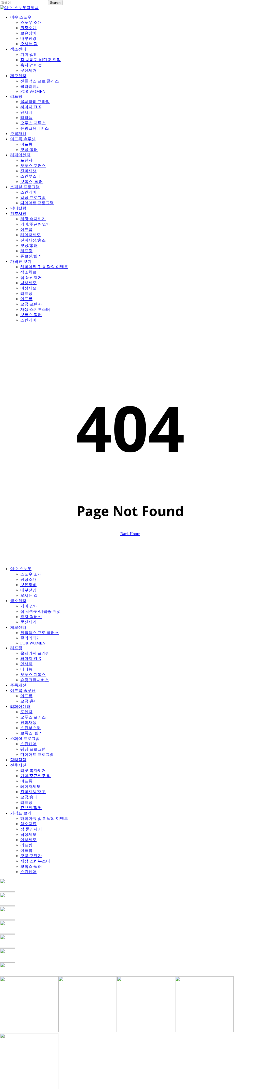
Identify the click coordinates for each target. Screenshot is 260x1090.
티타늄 (26, 669)
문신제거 (28, 622)
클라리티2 (29, 638)
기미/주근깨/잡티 (35, 776)
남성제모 (28, 834)
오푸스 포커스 (33, 717)
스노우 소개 (31, 574)
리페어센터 (20, 706)
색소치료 (28, 824)
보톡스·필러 (31, 866)
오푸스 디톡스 (33, 674)
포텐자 (26, 712)
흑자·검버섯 (31, 617)
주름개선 (18, 685)
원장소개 (28, 579)
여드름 (26, 696)
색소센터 (18, 601)
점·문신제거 (31, 829)
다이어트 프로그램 (37, 754)
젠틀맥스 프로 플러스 (39, 633)
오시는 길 (29, 595)
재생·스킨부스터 (35, 861)
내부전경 (28, 590)
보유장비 (28, 585)
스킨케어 (28, 744)
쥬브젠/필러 (31, 808)
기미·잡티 (29, 606)
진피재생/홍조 (33, 792)
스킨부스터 (30, 728)
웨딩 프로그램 (33, 749)
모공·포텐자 (31, 856)
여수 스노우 (20, 569)
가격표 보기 (20, 813)
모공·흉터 (29, 701)
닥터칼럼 (18, 760)
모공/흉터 (29, 797)
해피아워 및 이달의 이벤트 (44, 818)
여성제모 (28, 840)
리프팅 (16, 648)
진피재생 (28, 722)
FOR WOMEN (32, 643)
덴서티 (26, 664)
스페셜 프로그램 (25, 738)
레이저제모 (30, 786)
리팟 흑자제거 (33, 770)
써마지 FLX (30, 658)
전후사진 (18, 765)
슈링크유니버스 (34, 680)
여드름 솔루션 (23, 690)
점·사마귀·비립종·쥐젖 (40, 611)
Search (55, 3)
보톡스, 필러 (31, 733)
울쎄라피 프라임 (35, 653)
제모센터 (18, 627)
